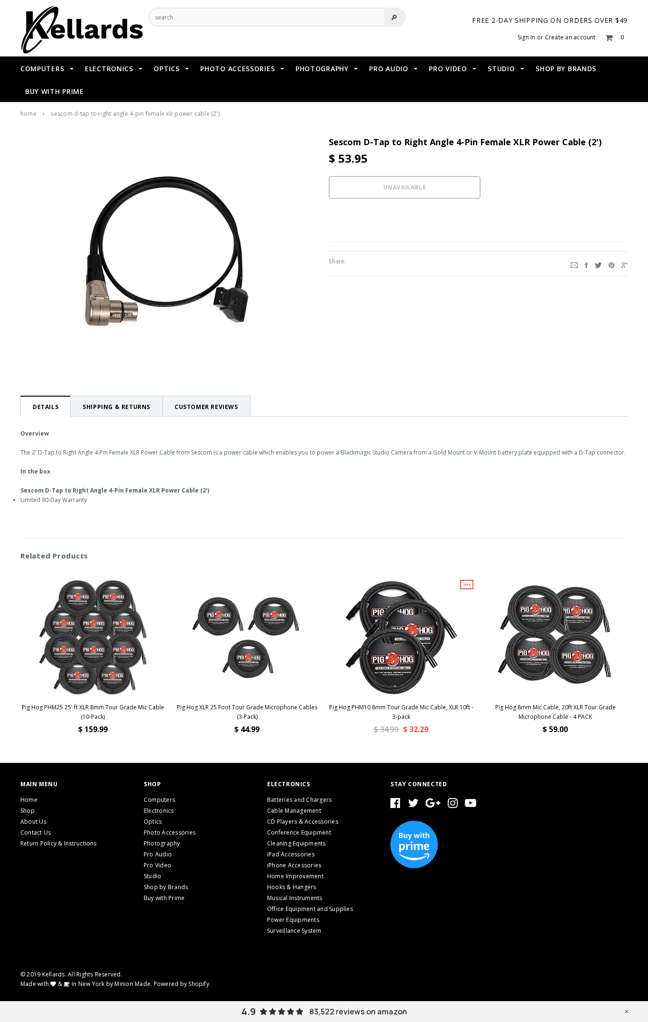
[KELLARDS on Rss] (470, 805)
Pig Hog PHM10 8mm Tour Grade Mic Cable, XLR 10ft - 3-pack (401, 712)
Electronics (159, 811)
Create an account (570, 37)
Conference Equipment (299, 832)
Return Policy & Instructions (58, 843)
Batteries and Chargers (299, 800)
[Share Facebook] (586, 263)
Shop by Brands (166, 887)
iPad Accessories (291, 854)
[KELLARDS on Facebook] (395, 805)
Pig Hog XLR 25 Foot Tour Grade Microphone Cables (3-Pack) (247, 712)
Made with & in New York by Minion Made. (86, 984)
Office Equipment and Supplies (310, 909)
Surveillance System (294, 931)
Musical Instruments (295, 898)
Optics (153, 822)
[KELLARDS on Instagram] (453, 805)
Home (28, 114)
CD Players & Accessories (302, 822)
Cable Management (294, 811)
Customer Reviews (206, 407)
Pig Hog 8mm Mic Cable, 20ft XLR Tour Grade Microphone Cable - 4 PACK (555, 712)
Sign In (527, 37)
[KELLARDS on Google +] (433, 805)
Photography (162, 843)
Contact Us (35, 832)
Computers (159, 800)
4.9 (248, 1011)
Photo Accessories (169, 832)
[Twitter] (598, 263)
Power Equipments (293, 920)
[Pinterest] (611, 263)
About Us (33, 822)
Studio (152, 876)
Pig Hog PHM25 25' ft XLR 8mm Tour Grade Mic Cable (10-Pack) (93, 712)
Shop (27, 811)
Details (45, 407)
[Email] (574, 263)
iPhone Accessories (294, 865)
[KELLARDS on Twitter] (413, 805)
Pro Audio (158, 854)
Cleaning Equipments (296, 843)
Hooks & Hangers (291, 887)
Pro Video (157, 865)
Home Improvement (295, 876)
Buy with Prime (164, 898)
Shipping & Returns (116, 407)
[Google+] (624, 263)
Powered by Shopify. (182, 984)
